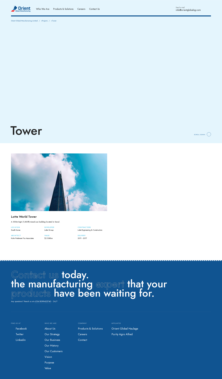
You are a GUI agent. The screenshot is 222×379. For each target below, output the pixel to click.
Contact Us (94, 9)
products (31, 293)
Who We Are (42, 9)
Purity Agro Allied (122, 334)
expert (110, 283)
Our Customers (53, 351)
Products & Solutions (63, 9)
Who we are (51, 323)
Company (82, 323)
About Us (50, 329)
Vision (48, 357)
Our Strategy (52, 334)
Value (48, 368)
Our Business (52, 340)
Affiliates (116, 323)
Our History (51, 346)
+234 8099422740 (42, 301)
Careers (81, 9)
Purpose (49, 362)
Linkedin (21, 340)
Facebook (21, 329)
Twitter (20, 334)
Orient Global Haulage (125, 329)
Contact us (35, 274)
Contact (82, 340)
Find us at (16, 323)
